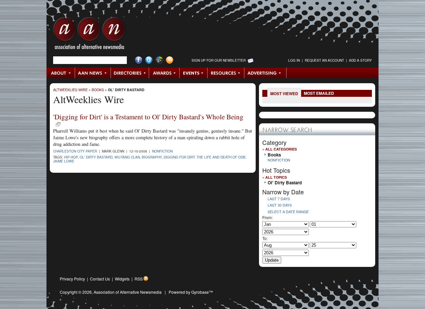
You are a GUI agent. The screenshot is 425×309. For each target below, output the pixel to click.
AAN (89, 35)
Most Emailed (319, 93)
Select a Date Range (288, 211)
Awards (164, 73)
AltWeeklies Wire (70, 89)
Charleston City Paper (75, 151)
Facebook (138, 60)
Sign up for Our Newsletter (219, 60)
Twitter (149, 60)
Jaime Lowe (63, 160)
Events (194, 73)
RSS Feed (169, 60)
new (58, 124)
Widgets (122, 278)
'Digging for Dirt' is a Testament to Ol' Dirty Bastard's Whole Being (148, 116)
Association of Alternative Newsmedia (128, 292)
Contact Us (100, 278)
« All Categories (279, 149)
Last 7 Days (279, 198)
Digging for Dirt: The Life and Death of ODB (204, 156)
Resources (226, 73)
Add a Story (360, 60)
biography (152, 156)
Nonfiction (162, 151)
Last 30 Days (280, 205)
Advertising (265, 73)
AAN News (93, 73)
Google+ (159, 60)
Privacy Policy (72, 278)
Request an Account (324, 60)
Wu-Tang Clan (127, 156)
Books (98, 89)
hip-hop (71, 156)
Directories (130, 73)
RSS (138, 278)
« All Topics (274, 177)
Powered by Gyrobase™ (191, 292)
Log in (294, 60)
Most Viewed (284, 93)
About (60, 73)
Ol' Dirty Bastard (126, 89)
